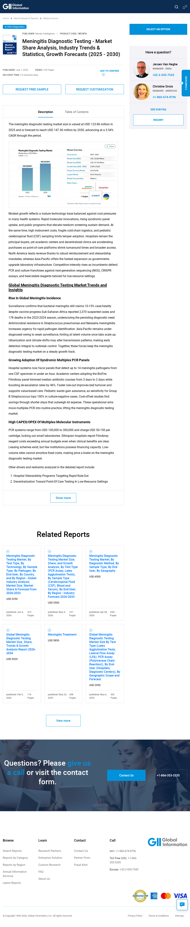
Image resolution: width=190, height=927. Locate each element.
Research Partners (49, 851)
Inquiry (158, 119)
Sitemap (179, 915)
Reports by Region (14, 865)
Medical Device (50, 18)
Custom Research (49, 865)
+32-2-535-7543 (163, 75)
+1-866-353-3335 (168, 775)
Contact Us (126, 775)
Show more (63, 498)
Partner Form (82, 857)
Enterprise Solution (50, 857)
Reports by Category (15, 857)
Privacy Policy (135, 915)
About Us (44, 878)
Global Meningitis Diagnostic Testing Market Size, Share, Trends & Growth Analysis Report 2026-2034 (21, 643)
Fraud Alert (81, 865)
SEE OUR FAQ (158, 109)
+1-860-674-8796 (164, 97)
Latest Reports (12, 883)
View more (63, 721)
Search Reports (12, 851)
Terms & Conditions (158, 915)
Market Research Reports (26, 18)
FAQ (40, 871)
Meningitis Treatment (62, 634)
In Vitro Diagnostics (14, 26)
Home (6, 18)
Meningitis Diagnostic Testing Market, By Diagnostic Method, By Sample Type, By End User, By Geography (104, 563)
